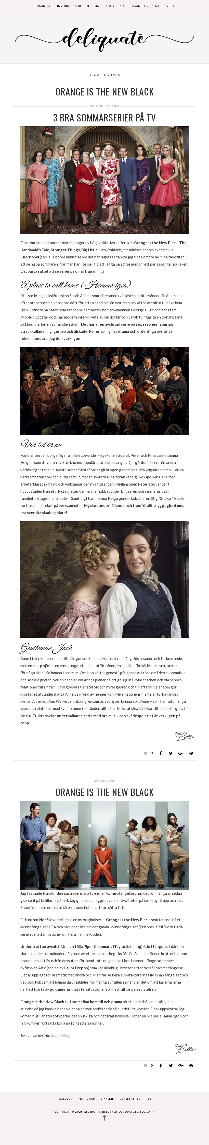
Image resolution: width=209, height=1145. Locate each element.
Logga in (147, 1112)
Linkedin (107, 1099)
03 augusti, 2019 (104, 106)
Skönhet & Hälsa (145, 6)
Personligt (43, 6)
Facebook (65, 1099)
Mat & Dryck (104, 6)
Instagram (87, 1099)
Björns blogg (60, 1035)
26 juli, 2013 (104, 780)
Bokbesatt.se (130, 1099)
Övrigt (170, 6)
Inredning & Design (73, 6)
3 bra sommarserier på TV (104, 117)
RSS (149, 1099)
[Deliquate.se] (104, 38)
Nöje (123, 6)
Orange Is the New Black (104, 791)
